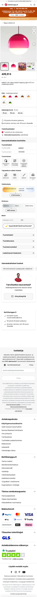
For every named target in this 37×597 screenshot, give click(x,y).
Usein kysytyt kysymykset (12, 427)
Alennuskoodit (7, 468)
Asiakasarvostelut (8, 478)
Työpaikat (5, 481)
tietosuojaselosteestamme (18, 407)
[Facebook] (13, 572)
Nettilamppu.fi (9, 457)
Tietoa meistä (7, 461)
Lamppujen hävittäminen (26, 582)
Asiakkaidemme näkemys (15, 545)
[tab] (18, 435)
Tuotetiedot (8, 235)
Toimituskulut (7, 437)
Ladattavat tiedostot (12, 253)
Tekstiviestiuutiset (8, 475)
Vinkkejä (16, 485)
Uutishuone (15, 481)
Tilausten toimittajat (12, 532)
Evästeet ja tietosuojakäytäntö (25, 579)
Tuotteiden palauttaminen (12, 440)
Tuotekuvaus (8, 241)
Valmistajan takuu (8, 450)
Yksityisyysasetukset (10, 576)
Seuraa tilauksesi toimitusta (12, 430)
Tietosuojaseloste (8, 496)
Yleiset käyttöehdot (9, 499)
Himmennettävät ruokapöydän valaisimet (17, 269)
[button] (4, 66)
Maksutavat (6, 444)
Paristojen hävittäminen (11, 582)
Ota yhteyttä (7, 433)
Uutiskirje (5, 471)
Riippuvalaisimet (9, 23)
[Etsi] (31, 4)
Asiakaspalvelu (9, 419)
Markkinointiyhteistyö (10, 465)
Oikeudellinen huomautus (11, 502)
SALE (17, 15)
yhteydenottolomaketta (13, 404)
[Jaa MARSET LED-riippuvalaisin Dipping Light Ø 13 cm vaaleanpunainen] (34, 32)
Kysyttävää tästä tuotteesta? (20, 226)
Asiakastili (5, 447)
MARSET (21, 148)
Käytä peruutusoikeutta (12, 423)
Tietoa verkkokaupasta (14, 491)
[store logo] (12, 4)
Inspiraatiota (6, 485)
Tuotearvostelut (10, 247)
